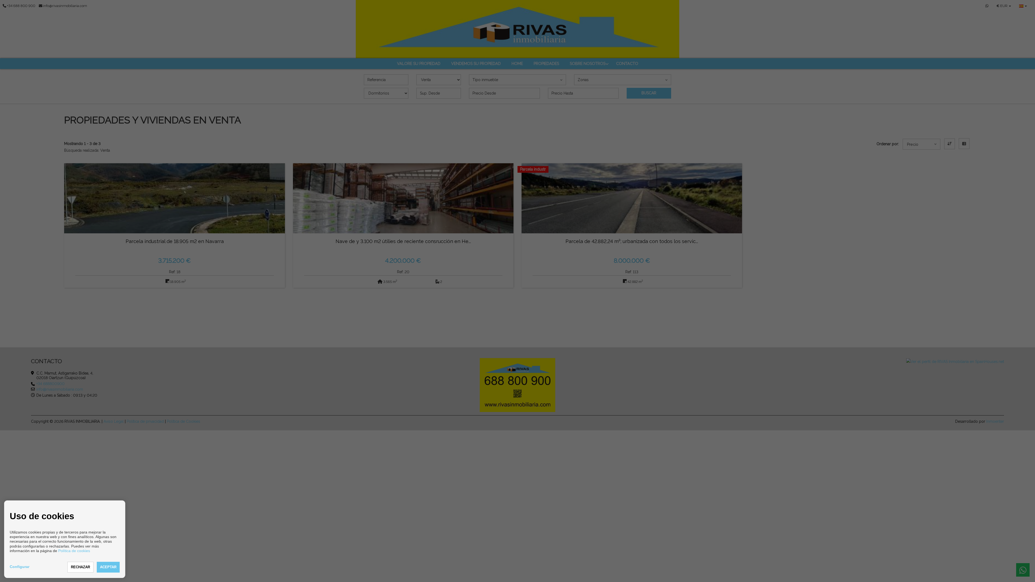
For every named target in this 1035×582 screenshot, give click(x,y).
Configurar (19, 566)
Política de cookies (74, 551)
